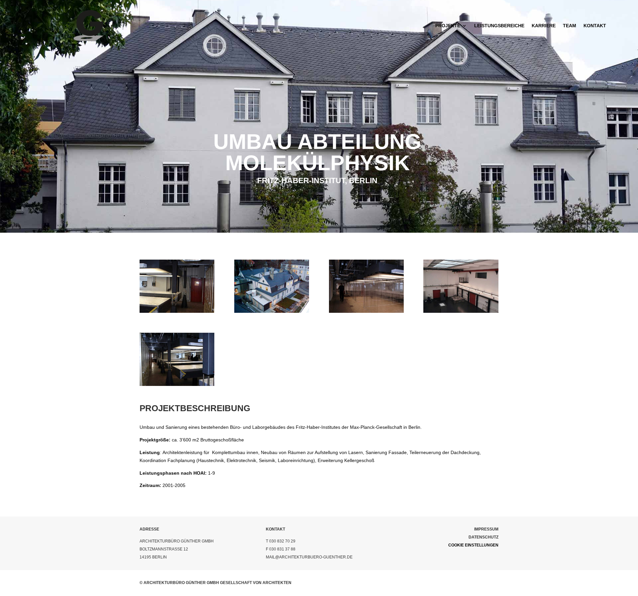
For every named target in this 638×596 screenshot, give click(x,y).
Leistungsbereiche (499, 25)
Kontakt (595, 25)
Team (569, 25)
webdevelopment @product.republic (455, 553)
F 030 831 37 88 (280, 549)
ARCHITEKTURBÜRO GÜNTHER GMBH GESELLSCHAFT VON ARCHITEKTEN (217, 582)
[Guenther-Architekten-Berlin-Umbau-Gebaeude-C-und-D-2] (177, 311)
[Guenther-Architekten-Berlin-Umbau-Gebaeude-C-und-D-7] (366, 311)
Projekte (447, 25)
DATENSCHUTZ (483, 537)
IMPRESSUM (486, 529)
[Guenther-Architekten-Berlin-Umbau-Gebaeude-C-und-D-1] (177, 384)
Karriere (544, 25)
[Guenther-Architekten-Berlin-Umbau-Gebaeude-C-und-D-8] (460, 311)
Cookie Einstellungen (473, 545)
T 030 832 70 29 (280, 541)
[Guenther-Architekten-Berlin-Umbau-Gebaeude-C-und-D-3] (271, 311)
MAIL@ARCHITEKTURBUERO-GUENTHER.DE (309, 557)
